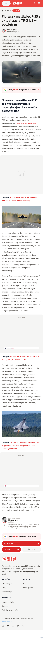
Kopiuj (33, 549)
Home (6, 11)
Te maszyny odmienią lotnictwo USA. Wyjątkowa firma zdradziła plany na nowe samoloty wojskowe (20, 445)
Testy (4, 588)
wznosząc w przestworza (26, 123)
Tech (17, 10)
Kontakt (5, 606)
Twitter (7, 549)
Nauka (25, 584)
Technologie (6, 584)
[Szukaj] (35, 3)
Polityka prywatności (10, 610)
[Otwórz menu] (39, 3)
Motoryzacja (7, 592)
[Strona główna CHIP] (17, 3)
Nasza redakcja (8, 602)
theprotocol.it (6, 622)
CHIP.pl (9, 618)
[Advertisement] (21, 332)
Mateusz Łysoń (11, 29)
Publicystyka (28, 588)
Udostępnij (8, 543)
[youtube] (4, 525)
